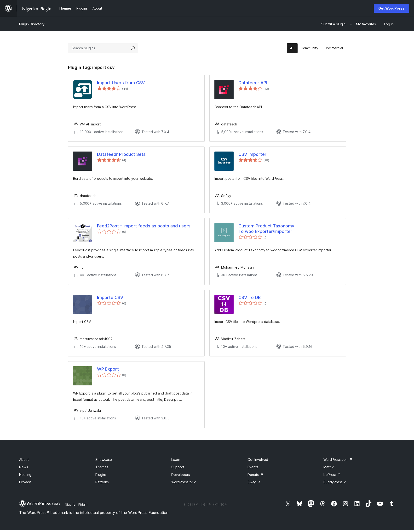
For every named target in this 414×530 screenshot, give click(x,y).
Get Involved (257, 459)
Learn (175, 459)
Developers (180, 475)
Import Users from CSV (121, 82)
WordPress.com (337, 459)
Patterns (102, 482)
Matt (329, 467)
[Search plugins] (133, 48)
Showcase (103, 459)
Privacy (25, 482)
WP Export (108, 369)
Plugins (101, 475)
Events (252, 467)
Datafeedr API (252, 82)
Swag (253, 482)
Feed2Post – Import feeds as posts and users (143, 225)
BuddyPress (335, 482)
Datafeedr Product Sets (121, 154)
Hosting (25, 475)
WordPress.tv (184, 482)
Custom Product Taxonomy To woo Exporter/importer (266, 228)
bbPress (332, 475)
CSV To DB (249, 297)
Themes (101, 467)
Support (177, 467)
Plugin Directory (32, 24)
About (24, 459)
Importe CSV (110, 297)
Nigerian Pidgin (76, 504)
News (23, 467)
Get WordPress (391, 8)
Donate (255, 475)
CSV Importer (252, 154)
